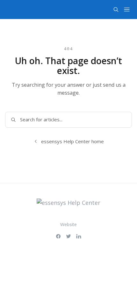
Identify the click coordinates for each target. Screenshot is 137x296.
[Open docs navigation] (127, 9)
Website (68, 224)
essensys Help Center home (72, 141)
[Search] (116, 9)
